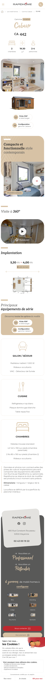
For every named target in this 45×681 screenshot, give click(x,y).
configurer (22, 586)
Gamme (22, 19)
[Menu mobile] (4, 4)
